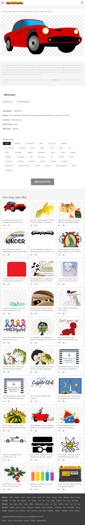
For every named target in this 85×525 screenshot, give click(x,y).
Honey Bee (75, 501)
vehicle (20, 161)
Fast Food (34, 511)
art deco (42, 157)
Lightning (66, 497)
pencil (53, 152)
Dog (43, 501)
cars (51, 148)
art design (8, 161)
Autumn (16, 497)
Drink (28, 511)
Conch (34, 497)
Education (50, 507)
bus (31, 157)
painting (17, 143)
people (37, 166)
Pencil (43, 507)
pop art (61, 157)
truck (63, 152)
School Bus (58, 507)
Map (64, 507)
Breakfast (11, 511)
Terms (10, 520)
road (71, 157)
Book (23, 507)
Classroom (30, 507)
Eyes (55, 504)
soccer (48, 166)
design (29, 152)
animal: (5, 501)
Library (78, 507)
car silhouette (61, 166)
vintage (64, 143)
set (51, 157)
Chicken (34, 501)
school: (5, 507)
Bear (14, 501)
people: (5, 504)
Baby (15, 504)
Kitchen (71, 511)
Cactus (29, 497)
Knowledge (70, 507)
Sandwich (50, 511)
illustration (41, 152)
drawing (22, 148)
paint (41, 143)
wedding (8, 157)
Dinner (77, 511)
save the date (24, 166)
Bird (18, 501)
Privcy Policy (18, 520)
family (26, 504)
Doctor (47, 504)
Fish (64, 501)
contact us (55, 80)
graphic (73, 152)
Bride (20, 504)
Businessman (39, 504)
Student (12, 507)
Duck (48, 501)
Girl (75, 504)
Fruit (40, 511)
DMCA (33, 520)
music (42, 148)
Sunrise (78, 497)
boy (79, 504)
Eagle (53, 501)
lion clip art (9, 148)
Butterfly (23, 501)
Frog (68, 501)
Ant (11, 501)
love (7, 143)
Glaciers (54, 497)
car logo (52, 143)
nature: (5, 497)
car (70, 148)
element (32, 161)
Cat (29, 501)
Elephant (59, 501)
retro (7, 152)
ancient (53, 161)
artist (61, 148)
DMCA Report (9, 95)
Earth (39, 497)
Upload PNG (41, 520)
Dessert (22, 511)
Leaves (23, 497)
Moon (72, 497)
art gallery (20, 157)
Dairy (17, 511)
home (67, 504)
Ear (51, 504)
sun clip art (30, 143)
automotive (9, 166)
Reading (37, 507)
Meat (44, 511)
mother (31, 504)
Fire (44, 497)
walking (60, 504)
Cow (39, 501)
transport (8, 170)
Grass (60, 497)
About (4, 520)
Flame (48, 497)
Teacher (18, 507)
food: (4, 511)
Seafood (57, 511)
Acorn (11, 497)
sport (33, 148)
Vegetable (65, 511)
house (42, 161)
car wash (18, 152)
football (64, 161)
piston (74, 166)
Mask (11, 504)
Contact (26, 520)
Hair (71, 504)
